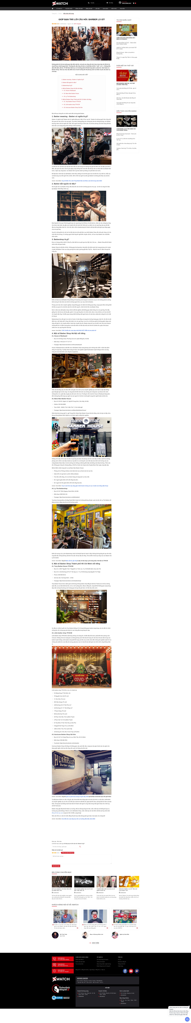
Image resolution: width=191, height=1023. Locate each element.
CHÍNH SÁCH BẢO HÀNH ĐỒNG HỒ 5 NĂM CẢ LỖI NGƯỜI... (125, 38)
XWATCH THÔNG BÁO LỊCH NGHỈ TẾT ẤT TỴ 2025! (126, 48)
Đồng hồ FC (78, 969)
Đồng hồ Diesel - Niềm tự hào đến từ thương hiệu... (125, 53)
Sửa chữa (105, 8)
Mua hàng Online (124, 998)
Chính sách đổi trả (79, 959)
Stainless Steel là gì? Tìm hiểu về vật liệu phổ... (126, 149)
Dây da (103, 969)
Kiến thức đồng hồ (122, 961)
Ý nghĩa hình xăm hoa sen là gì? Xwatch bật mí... (106, 889)
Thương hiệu (68, 8)
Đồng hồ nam (79, 8)
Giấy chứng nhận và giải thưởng (104, 963)
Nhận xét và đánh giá (57, 850)
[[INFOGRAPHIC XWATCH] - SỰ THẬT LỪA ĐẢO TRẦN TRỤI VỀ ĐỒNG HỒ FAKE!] (126, 76)
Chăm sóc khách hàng (82, 957)
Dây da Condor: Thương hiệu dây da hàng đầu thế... (61, 889)
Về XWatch (59, 8)
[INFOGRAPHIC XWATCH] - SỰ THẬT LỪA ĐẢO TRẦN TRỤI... (125, 84)
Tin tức (119, 959)
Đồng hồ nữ (89, 8)
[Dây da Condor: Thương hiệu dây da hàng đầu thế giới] (62, 881)
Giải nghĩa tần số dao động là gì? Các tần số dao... (126, 144)
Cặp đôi (98, 8)
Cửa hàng (111, 2)
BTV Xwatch (77, 24)
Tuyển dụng (120, 966)
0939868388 (81, 996)
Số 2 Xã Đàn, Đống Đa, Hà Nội (127, 993)
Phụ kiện (122, 8)
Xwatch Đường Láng (82, 991)
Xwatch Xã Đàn (102, 991)
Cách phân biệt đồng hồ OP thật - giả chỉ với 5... (126, 89)
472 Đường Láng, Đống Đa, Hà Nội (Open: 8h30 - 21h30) (86, 994)
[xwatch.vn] (61, 979)
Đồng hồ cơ (98, 969)
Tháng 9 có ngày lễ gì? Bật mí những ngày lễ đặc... (126, 58)
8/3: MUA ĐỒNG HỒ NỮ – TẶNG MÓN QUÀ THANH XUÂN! (126, 43)
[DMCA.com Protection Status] (66, 998)
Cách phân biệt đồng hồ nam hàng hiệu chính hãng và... (125, 103)
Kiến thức (114, 8)
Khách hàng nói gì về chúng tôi (103, 966)
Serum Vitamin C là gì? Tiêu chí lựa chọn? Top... (128, 889)
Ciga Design (92, 969)
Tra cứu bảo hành (79, 963)
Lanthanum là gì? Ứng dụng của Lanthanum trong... (126, 129)
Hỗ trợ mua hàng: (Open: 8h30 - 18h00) (129, 1001)
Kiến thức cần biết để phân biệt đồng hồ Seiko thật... (126, 98)
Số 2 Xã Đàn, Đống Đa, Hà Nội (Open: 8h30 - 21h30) (108, 994)
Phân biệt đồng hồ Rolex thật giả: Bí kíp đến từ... (126, 93)
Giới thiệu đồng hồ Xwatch (102, 959)
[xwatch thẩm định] (61, 989)
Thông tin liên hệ (121, 963)
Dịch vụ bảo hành (124, 991)
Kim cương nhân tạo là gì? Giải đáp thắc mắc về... (83, 889)
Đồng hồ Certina (85, 969)
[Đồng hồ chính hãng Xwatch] (60, 3)
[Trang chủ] (52, 8)
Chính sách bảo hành (80, 961)
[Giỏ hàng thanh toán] (133, 3)
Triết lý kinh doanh (101, 961)
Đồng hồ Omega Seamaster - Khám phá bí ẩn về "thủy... (126, 134)
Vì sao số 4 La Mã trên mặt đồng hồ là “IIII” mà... (125, 139)
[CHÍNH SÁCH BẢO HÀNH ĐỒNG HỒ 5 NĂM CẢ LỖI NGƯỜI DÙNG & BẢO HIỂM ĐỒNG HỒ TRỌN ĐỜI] (126, 30)
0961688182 (126, 3)
